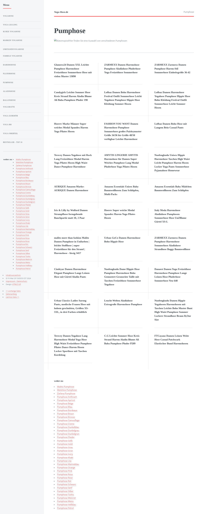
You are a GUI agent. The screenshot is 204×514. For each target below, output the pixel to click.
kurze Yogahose (11, 32)
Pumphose (8, 83)
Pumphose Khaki (65, 457)
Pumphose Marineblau (68, 464)
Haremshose (9, 65)
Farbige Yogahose (12, 56)
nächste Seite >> (12, 297)
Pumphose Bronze (66, 417)
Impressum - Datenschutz (16, 281)
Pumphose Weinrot (66, 497)
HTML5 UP (16, 284)
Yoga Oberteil (10, 133)
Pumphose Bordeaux (67, 410)
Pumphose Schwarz (66, 484)
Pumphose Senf (64, 487)
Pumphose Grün (65, 450)
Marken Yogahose (12, 40)
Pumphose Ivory (65, 454)
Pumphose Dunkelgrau (68, 430)
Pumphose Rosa (65, 474)
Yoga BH (7, 125)
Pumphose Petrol (65, 508)
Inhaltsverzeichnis (13, 275)
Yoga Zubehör (10, 116)
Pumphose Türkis (65, 494)
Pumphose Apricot (66, 400)
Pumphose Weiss (65, 501)
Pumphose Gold (65, 444)
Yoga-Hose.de (61, 12)
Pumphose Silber (65, 491)
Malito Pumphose (65, 386)
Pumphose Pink (64, 470)
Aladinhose (9, 91)
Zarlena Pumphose (66, 393)
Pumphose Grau (65, 447)
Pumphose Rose (65, 477)
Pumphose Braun (65, 413)
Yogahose (8, 16)
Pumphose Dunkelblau (68, 427)
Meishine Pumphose (67, 390)
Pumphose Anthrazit (67, 396)
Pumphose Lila (64, 460)
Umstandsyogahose (13, 49)
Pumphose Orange (66, 467)
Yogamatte (9, 107)
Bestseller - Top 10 (12, 142)
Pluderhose (9, 74)
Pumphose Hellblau (66, 504)
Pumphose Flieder (66, 437)
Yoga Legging (10, 25)
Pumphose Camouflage (68, 420)
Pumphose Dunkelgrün (68, 433)
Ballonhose (9, 100)
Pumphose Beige (65, 403)
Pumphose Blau (64, 406)
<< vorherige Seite (13, 291)
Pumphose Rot (64, 481)
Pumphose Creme (65, 423)
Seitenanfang (11, 294)
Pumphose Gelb (64, 440)
